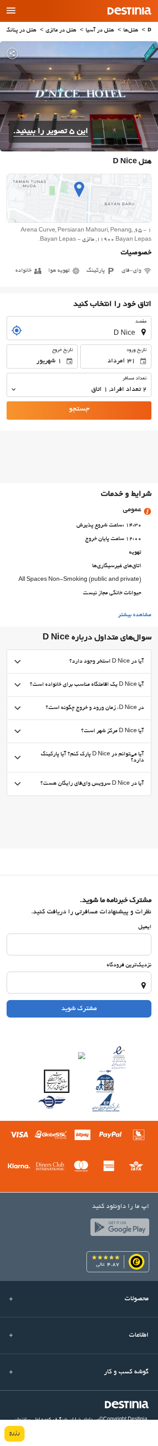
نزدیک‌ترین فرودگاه (129, 965)
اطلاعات (139, 1335)
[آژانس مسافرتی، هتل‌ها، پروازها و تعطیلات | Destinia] (129, 11)
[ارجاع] (16, 330)
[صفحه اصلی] (149, 30)
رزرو (14, 1433)
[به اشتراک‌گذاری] (12, 53)
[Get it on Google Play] (117, 1229)
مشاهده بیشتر (134, 615)
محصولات (137, 1298)
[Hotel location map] (79, 198)
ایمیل (144, 927)
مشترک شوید (79, 1008)
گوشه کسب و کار (126, 1372)
